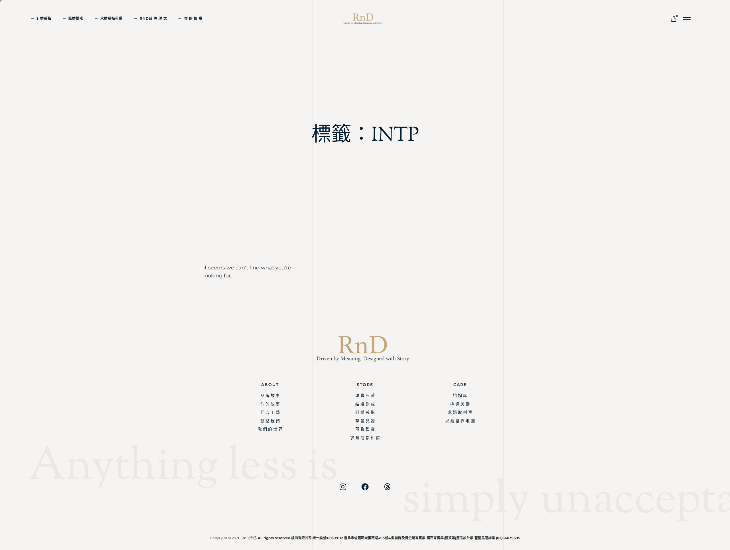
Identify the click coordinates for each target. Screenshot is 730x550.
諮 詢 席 (460, 395)
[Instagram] (343, 487)
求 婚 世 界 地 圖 (460, 420)
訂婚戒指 (43, 18)
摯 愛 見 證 (365, 420)
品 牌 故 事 (270, 395)
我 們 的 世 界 (270, 429)
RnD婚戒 (249, 538)
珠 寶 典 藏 (365, 395)
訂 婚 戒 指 (365, 412)
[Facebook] (365, 487)
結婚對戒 (75, 18)
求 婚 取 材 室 (460, 412)
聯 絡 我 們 (270, 420)
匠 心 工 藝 (270, 412)
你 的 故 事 (193, 18)
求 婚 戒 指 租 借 (365, 437)
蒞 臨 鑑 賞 (365, 429)
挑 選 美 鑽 (460, 404)
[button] (687, 19)
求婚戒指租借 (111, 18)
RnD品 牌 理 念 (153, 18)
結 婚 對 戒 (365, 404)
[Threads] (387, 487)
